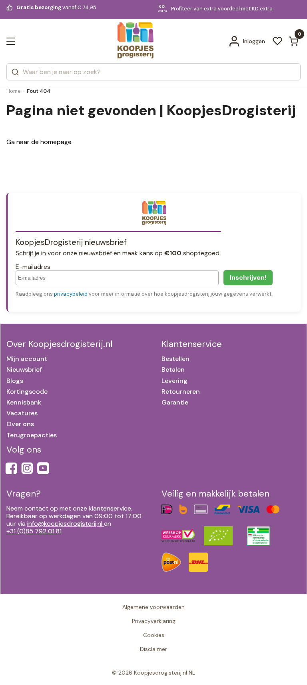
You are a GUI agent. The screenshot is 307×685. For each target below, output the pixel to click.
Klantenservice (191, 344)
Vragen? (23, 493)
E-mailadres (33, 266)
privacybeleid (71, 293)
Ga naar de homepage (39, 142)
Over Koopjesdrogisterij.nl (59, 344)
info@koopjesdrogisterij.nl (64, 523)
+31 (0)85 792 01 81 (34, 531)
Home (13, 91)
